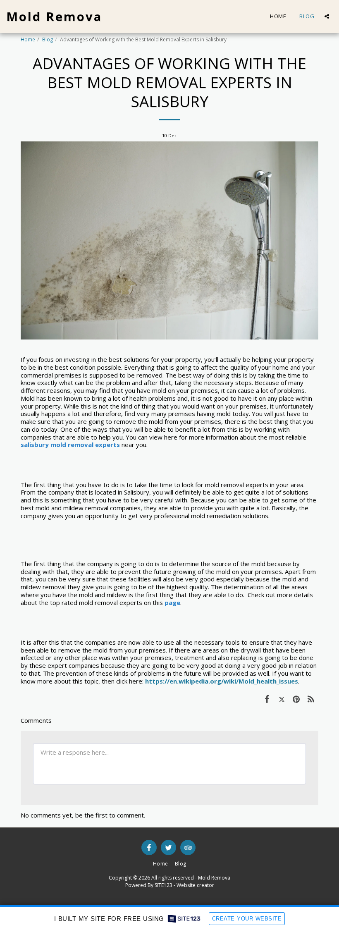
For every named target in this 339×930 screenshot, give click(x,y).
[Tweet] (282, 698)
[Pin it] (296, 698)
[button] (326, 16)
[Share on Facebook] (267, 698)
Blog (47, 39)
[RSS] (311, 698)
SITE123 (163, 885)
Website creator (195, 885)
